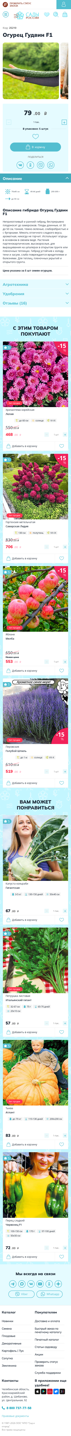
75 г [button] (29, 1006)
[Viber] (40, 165)
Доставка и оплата (47, 1321)
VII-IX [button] (53, 532)
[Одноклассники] (30, 165)
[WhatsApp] (50, 165)
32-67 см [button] (15, 1006)
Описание (12, 178)
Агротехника (15, 284)
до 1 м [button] (23, 757)
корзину (38, 147)
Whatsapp (53, 1294)
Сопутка (7, 1358)
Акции (39, 1354)
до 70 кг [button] (17, 1119)
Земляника (9, 1365)
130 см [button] (22, 532)
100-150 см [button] (16, 1231)
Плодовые (8, 1336)
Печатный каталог (47, 1339)
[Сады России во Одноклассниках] (49, 1284)
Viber (24, 1294)
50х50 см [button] (15, 1235)
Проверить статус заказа (46, 1363)
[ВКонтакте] (20, 165)
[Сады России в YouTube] (40, 1284)
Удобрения (13, 293)
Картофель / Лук (13, 1350)
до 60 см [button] (23, 420)
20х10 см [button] (15, 1011)
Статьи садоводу (46, 1347)
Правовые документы (15, 1416)
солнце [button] (40, 420)
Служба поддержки (48, 1372)
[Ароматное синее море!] (35, 711)
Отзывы (15, 303)
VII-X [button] (51, 757)
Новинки (7, 1321)
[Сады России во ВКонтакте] (31, 1284)
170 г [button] (32, 1231)
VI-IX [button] (53, 420)
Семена (7, 1328)
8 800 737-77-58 (19, 1408)
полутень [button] (38, 532)
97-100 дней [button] (48, 1231)
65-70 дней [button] (44, 1006)
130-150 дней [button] (35, 894)
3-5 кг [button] (18, 894)
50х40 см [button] (55, 894)
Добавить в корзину (24, 446)
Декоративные (11, 1343)
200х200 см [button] (56, 1119)
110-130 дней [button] (35, 1119)
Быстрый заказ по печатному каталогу (48, 1330)
